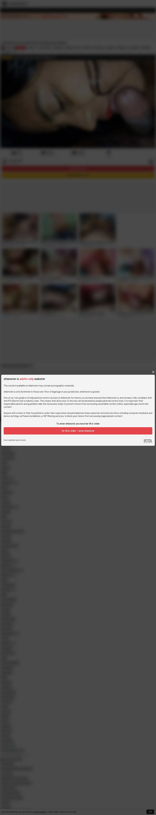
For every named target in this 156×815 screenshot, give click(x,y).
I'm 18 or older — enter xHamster (78, 431)
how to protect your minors (15, 440)
